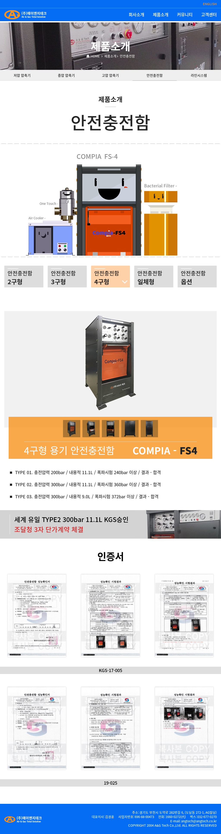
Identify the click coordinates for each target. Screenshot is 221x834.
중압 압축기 (66, 75)
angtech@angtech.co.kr (199, 821)
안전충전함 (155, 75)
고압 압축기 (110, 75)
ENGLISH (210, 4)
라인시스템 (199, 75)
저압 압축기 (22, 75)
